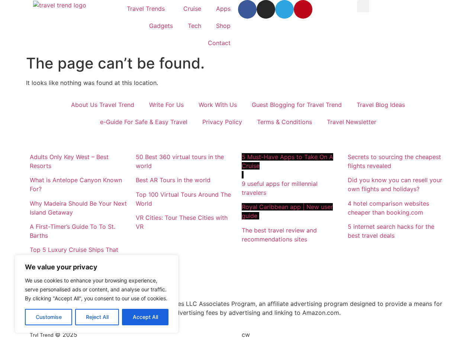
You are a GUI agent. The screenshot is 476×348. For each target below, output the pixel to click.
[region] (96, 294)
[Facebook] (247, 9)
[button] (363, 6)
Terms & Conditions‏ (284, 122)
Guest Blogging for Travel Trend (297, 104)
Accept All (145, 317)
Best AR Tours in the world (174, 180)
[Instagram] (266, 9)
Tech (194, 25)
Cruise (192, 8)
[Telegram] (284, 9)
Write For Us (166, 104)
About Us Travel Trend (102, 104)
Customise (49, 317)
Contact (219, 43)
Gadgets (161, 25)
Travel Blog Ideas (381, 104)
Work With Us (218, 104)
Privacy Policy (222, 122)
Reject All (97, 317)
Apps (223, 8)
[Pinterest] (303, 9)
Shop (223, 25)
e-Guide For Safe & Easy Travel (143, 122)
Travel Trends (146, 8)
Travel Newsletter (351, 122)
